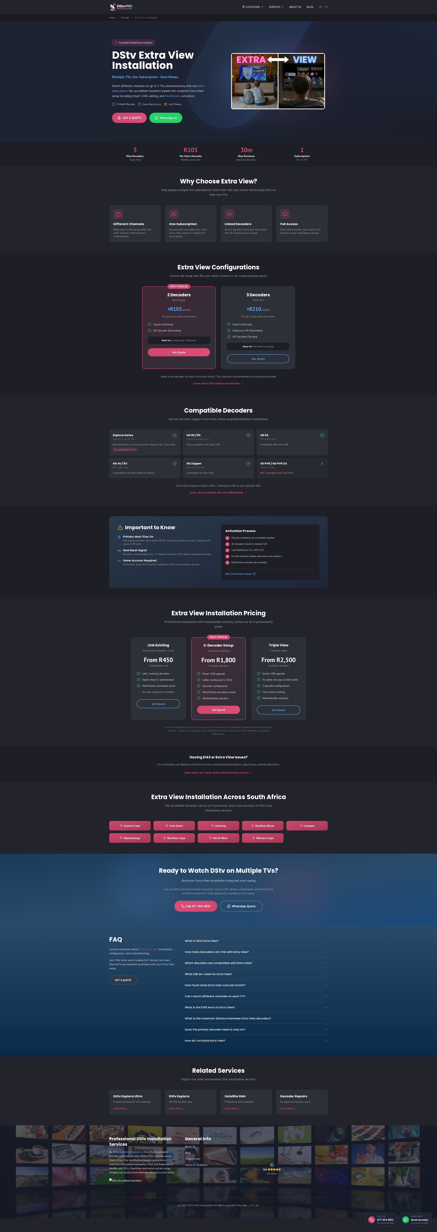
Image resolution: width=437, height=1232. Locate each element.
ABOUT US (295, 7)
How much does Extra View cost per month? (215, 985)
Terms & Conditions (196, 1165)
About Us (190, 1146)
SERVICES (274, 7)
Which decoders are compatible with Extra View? (218, 963)
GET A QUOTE (132, 118)
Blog (187, 1152)
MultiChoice (172, 96)
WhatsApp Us (168, 118)
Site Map (242, 1205)
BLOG (310, 7)
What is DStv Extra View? (201, 941)
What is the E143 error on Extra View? (210, 1007)
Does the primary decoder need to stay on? (215, 1029)
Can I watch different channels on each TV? (215, 996)
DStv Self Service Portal (238, 573)
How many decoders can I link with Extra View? (217, 952)
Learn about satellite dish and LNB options (216, 492)
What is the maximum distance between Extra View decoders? (228, 1018)
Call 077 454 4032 (198, 906)
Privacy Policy (192, 1158)
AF (326, 6)
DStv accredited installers (127, 1152)
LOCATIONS (253, 7)
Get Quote (179, 352)
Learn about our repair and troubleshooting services (216, 772)
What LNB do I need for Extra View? (208, 974)
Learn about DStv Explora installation (216, 383)
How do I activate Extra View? (205, 1041)
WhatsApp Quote (244, 906)
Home (112, 17)
